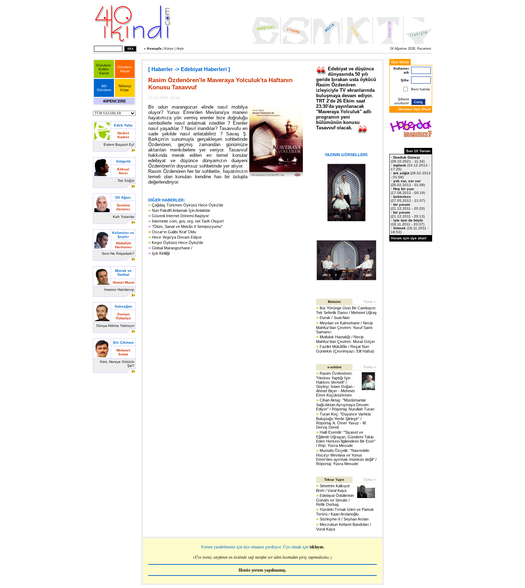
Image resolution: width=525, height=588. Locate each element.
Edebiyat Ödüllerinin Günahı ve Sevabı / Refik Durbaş (335, 500)
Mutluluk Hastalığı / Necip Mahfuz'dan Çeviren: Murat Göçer (345, 339)
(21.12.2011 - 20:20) (408, 206)
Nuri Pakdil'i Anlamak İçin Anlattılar (181, 210)
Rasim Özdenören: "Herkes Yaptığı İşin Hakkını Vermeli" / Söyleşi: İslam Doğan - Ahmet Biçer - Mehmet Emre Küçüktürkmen (335, 384)
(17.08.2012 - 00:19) (408, 191)
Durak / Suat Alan (335, 317)
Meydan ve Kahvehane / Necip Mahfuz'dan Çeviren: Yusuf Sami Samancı (344, 327)
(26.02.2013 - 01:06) (408, 183)
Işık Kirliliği (161, 253)
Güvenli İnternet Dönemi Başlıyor (180, 216)
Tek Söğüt (126, 181)
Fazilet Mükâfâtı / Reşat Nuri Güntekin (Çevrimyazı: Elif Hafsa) (345, 348)
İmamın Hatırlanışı (119, 289)
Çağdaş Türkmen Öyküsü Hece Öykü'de (187, 205)
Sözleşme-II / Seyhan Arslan (344, 519)
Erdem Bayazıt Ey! (119, 144)
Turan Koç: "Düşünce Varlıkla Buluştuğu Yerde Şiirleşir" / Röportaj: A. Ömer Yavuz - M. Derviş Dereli (343, 420)
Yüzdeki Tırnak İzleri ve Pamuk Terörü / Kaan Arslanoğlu (345, 511)
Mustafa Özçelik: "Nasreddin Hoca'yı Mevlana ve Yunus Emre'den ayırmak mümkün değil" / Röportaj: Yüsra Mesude (346, 457)
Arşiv (180, 48)
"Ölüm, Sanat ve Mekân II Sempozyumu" (187, 226)
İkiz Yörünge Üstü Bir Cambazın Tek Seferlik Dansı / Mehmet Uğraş (346, 310)
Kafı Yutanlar (123, 217)
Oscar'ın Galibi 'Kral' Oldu (174, 232)
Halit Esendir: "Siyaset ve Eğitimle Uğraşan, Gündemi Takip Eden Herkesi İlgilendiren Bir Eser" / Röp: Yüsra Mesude (345, 439)
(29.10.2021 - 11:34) (408, 159)
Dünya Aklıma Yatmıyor (115, 326)
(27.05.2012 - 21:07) (408, 199)
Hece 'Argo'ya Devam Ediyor (177, 237)
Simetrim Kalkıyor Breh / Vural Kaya (333, 488)
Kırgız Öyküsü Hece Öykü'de (177, 242)
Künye (169, 48)
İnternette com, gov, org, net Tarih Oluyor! (188, 221)
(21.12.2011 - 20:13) (408, 214)
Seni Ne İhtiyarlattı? (118, 253)
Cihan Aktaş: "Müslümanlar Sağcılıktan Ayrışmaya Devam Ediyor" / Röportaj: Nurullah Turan (345, 404)
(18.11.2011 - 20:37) (407, 222)
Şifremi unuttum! (401, 101)
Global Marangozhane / (172, 248)
